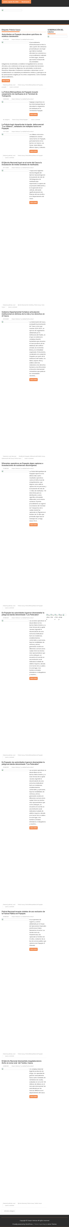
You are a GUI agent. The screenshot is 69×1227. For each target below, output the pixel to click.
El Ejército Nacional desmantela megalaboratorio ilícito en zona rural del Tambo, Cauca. (22, 1062)
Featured (5, 85)
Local (14, 85)
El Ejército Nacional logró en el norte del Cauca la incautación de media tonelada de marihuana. (22, 164)
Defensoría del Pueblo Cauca (37, 456)
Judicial (10, 85)
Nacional (14, 456)
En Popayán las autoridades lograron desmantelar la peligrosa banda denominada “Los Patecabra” (23, 614)
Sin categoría (6, 119)
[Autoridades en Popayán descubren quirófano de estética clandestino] (15, 42)
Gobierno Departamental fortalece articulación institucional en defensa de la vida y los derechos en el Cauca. (23, 314)
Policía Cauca (21, 85)
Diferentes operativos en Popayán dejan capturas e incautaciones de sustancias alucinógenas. (22, 464)
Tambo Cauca (38, 1203)
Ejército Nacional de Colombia (25, 305)
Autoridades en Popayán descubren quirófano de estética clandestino (22, 35)
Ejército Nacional (22, 1203)
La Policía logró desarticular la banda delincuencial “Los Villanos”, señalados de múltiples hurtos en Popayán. (23, 126)
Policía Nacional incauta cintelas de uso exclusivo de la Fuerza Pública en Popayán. (23, 912)
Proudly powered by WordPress (22, 1224)
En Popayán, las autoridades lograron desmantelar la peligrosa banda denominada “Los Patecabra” (23, 763)
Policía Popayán (24, 119)
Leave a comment (14, 87)
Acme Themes (52, 1224)
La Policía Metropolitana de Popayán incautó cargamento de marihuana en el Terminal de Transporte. (20, 94)
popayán (4, 87)
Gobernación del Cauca (8, 458)
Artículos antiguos (9, 1211)
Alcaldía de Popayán (24, 456)
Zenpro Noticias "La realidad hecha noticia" (23, 39)
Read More (6, 80)
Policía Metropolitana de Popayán (34, 85)
